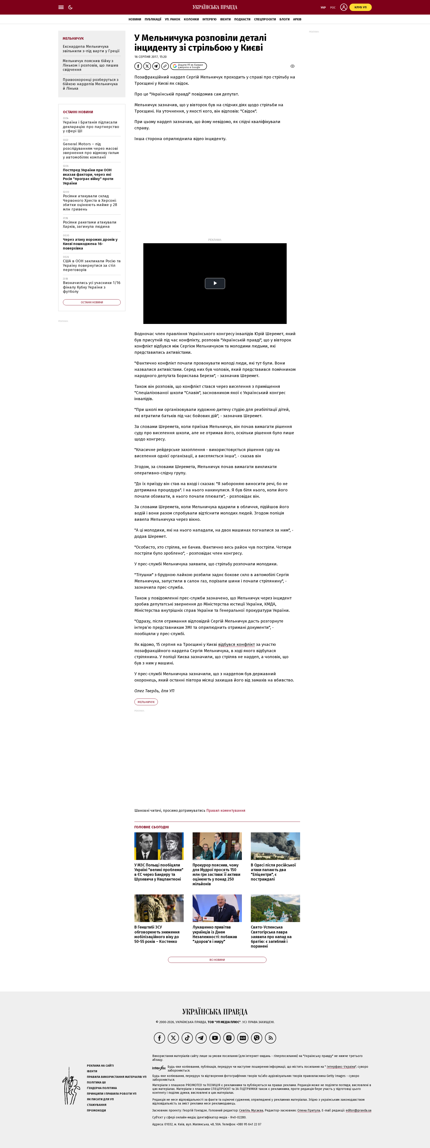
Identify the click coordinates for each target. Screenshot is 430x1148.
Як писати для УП (100, 1099)
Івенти (225, 19)
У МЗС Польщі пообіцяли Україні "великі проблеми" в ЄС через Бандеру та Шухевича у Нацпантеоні (158, 872)
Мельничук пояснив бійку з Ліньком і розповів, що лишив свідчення (90, 65)
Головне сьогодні (151, 827)
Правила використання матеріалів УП (116, 1077)
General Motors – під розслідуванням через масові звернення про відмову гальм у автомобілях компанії (91, 151)
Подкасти (242, 19)
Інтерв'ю (209, 19)
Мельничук (146, 702)
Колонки (191, 19)
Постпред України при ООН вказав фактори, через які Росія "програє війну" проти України (88, 177)
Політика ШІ (96, 1082)
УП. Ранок (172, 19)
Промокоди (96, 1110)
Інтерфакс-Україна (341, 1067)
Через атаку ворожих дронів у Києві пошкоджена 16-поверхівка (90, 244)
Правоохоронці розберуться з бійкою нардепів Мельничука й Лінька (90, 84)
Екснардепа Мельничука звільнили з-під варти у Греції (91, 48)
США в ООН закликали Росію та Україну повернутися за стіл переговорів (92, 265)
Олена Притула (308, 1110)
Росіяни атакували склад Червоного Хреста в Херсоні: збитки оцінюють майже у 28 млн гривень (90, 203)
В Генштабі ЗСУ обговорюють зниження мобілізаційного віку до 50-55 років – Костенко (157, 934)
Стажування (96, 1105)
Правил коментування (225, 810)
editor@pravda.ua (358, 1110)
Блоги (285, 19)
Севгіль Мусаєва (251, 1110)
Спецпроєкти (265, 19)
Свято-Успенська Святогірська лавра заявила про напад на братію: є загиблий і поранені (271, 937)
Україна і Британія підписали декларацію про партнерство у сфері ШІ (91, 126)
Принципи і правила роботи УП (111, 1093)
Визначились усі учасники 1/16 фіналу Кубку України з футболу (91, 287)
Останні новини (78, 112)
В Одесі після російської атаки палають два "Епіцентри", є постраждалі (273, 872)
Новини (135, 19)
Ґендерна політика (102, 1088)
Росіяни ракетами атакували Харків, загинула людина (89, 224)
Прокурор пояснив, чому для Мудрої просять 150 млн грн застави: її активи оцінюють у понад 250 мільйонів (216, 875)
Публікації (153, 19)
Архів (297, 19)
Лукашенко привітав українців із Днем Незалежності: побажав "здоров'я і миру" (215, 934)
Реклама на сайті (100, 1065)
